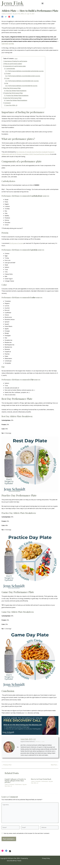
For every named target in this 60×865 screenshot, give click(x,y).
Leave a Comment (7, 14)
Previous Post (6, 764)
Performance (18, 784)
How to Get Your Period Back (41, 779)
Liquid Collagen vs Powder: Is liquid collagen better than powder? (15, 780)
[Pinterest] (9, 17)
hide (16, 58)
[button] (42, 3)
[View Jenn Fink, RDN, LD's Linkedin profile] (17, 747)
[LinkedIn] (6, 851)
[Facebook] (2, 17)
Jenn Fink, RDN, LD (28, 739)
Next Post (54, 764)
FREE (26, 713)
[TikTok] (10, 851)
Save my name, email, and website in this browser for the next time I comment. (26, 833)
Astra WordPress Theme (14, 861)
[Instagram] (2, 851)
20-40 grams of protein (16, 243)
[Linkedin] (12, 17)
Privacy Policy (46, 858)
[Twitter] (6, 17)
